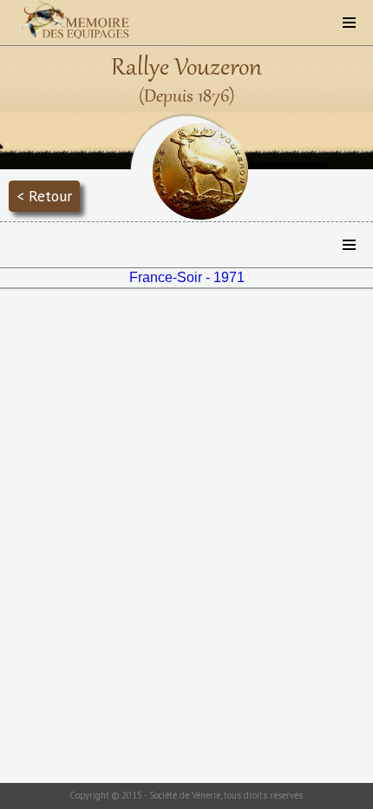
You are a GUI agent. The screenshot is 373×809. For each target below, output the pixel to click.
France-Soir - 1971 (187, 277)
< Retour (44, 196)
